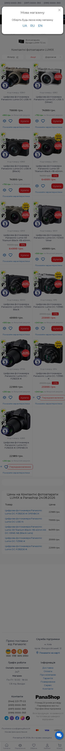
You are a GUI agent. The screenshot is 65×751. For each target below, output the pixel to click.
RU (32, 26)
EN (40, 26)
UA (24, 26)
